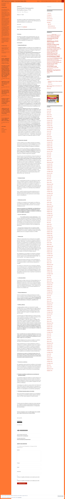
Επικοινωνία (49, 88)
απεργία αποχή (53, 44)
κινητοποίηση (53, 56)
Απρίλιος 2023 (49, 180)
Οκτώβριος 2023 (49, 169)
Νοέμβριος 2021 (49, 211)
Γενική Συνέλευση (50, 18)
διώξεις (54, 51)
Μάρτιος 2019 (49, 262)
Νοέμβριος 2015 (49, 328)
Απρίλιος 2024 (49, 158)
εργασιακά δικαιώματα (24, 430)
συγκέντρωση (52, 63)
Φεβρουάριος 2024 (50, 162)
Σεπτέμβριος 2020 (50, 237)
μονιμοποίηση (50, 58)
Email (18, 467)
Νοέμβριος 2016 (49, 308)
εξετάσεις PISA (54, 52)
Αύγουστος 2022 (49, 195)
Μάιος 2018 (49, 277)
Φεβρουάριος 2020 (50, 246)
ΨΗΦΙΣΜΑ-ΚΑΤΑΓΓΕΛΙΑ (5, 48)
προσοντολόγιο (49, 61)
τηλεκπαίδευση (50, 67)
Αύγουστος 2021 (49, 217)
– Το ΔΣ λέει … (49, 13)
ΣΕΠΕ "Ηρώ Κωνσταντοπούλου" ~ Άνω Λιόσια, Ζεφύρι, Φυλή (14, 1)
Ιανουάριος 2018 (49, 284)
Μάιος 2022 (49, 200)
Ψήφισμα (49, 37)
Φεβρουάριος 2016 (50, 323)
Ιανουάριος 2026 (49, 120)
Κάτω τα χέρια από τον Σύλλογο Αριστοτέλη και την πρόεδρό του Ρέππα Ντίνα (6, 10)
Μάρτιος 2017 (49, 301)
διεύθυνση (49, 51)
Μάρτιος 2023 (49, 182)
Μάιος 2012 (49, 365)
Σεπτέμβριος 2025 (50, 127)
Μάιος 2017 (49, 297)
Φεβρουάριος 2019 (50, 264)
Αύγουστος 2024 (49, 151)
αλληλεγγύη (55, 37)
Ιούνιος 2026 (49, 111)
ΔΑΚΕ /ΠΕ (49, 24)
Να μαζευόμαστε (49, 20)
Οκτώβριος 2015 (49, 330)
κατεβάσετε (25, 26)
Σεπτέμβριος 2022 (50, 193)
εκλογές (49, 52)
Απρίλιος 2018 (49, 279)
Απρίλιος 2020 (49, 242)
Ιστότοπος (19, 471)
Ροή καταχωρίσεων (4, 129)
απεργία (50, 43)
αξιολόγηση (52, 41)
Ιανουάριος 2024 (49, 164)
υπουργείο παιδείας (50, 68)
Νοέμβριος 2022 (49, 189)
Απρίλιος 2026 (49, 114)
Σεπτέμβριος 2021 (50, 215)
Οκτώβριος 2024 (49, 147)
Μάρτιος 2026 (49, 116)
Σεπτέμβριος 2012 (50, 363)
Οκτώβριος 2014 (49, 350)
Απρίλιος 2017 (49, 299)
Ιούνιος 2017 (49, 295)
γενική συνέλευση (53, 47)
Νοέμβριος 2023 (49, 167)
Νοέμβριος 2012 (49, 359)
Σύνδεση (3, 128)
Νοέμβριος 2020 (49, 233)
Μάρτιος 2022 (49, 204)
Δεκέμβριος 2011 (49, 370)
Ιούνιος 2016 (49, 315)
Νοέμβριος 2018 (49, 270)
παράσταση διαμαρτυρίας (51, 60)
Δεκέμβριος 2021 (49, 209)
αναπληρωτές (52, 38)
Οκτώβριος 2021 (49, 213)
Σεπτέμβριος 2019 (50, 255)
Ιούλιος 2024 (49, 153)
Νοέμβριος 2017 (49, 288)
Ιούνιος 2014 (49, 354)
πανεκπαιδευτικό (55, 59)
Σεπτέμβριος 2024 (50, 149)
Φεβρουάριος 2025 (50, 140)
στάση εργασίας (57, 62)
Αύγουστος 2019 (49, 257)
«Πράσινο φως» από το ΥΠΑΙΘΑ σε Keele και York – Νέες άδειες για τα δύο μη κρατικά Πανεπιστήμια (6, 111)
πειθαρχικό (58, 60)
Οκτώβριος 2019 (49, 253)
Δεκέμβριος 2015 (49, 326)
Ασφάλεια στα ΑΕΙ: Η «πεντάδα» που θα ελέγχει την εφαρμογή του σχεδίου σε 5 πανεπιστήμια (6, 101)
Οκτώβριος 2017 (49, 290)
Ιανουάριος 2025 (49, 142)
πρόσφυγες (50, 62)
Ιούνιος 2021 (49, 220)
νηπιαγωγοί (49, 59)
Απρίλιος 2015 (49, 339)
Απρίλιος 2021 (49, 224)
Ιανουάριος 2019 (49, 266)
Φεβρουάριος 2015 (50, 343)
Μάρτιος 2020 (49, 244)
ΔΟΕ (18, 430)
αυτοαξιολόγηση (51, 46)
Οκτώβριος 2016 (49, 310)
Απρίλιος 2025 (49, 136)
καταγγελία (52, 55)
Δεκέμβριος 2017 (49, 286)
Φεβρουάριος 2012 (50, 368)
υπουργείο (55, 67)
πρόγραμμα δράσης (55, 61)
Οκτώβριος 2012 (49, 361)
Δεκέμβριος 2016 (49, 306)
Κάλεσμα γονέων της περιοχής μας (22, 435)
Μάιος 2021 (49, 222)
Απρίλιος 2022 (49, 202)
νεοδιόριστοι (58, 58)
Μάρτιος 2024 (49, 160)
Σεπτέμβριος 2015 (50, 332)
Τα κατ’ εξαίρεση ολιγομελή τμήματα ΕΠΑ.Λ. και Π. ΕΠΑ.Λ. (5, 119)
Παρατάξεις (49, 22)
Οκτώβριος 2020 (49, 235)
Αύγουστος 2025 (49, 129)
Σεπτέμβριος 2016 (50, 312)
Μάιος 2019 (49, 259)
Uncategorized (49, 15)
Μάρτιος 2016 (49, 321)
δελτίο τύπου (57, 48)
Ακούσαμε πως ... (19, 6)
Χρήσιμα (48, 79)
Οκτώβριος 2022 (49, 191)
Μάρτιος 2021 (49, 226)
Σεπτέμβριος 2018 (50, 273)
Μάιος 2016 (49, 317)
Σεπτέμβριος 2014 (50, 352)
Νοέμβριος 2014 (49, 348)
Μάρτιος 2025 (49, 138)
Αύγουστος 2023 (49, 173)
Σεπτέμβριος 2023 (50, 171)
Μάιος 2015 (49, 337)
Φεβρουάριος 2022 (50, 206)
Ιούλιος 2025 (49, 131)
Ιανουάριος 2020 (49, 248)
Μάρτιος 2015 (49, 341)
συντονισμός (52, 66)
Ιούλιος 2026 (49, 109)
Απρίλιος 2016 (49, 319)
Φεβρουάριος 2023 (50, 184)
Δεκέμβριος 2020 (49, 231)
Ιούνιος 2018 (49, 275)
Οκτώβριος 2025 (49, 125)
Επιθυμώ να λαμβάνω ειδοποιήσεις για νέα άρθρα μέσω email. (28, 480)
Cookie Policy (20, 497)
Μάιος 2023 (49, 178)
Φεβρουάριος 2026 (50, 118)
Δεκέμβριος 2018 (49, 268)
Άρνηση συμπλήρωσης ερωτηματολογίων (24, 439)
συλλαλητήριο (50, 65)
